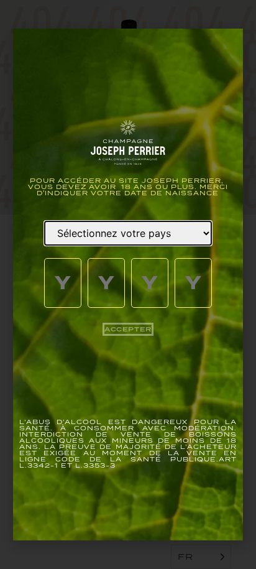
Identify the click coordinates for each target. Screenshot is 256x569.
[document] (128, 284)
